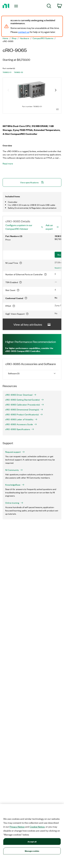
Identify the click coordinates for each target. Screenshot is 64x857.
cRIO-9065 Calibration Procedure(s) (22, 404)
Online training (12, 502)
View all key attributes (27, 324)
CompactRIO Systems (42, 38)
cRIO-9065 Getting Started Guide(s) (22, 399)
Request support (13, 451)
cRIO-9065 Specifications (17, 429)
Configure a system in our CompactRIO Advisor (18, 226)
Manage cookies (32, 850)
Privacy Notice (17, 826)
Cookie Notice (37, 826)
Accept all (32, 841)
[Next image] (56, 90)
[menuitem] (49, 6)
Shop (14, 38)
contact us (23, 31)
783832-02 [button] (18, 72)
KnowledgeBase (12, 484)
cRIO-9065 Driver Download (18, 394)
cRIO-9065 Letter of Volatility (19, 419)
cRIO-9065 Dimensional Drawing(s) (22, 409)
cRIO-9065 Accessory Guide (19, 424)
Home (5, 38)
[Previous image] (8, 90)
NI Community (12, 469)
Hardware (24, 38)
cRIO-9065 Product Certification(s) (22, 414)
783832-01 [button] (7, 72)
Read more (8, 163)
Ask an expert (49, 226)
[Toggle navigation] (16, 6)
